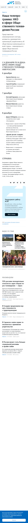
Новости (4, 12)
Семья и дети (16, 336)
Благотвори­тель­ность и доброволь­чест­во (17, 269)
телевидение (5, 224)
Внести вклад (11, 214)
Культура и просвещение (8, 54)
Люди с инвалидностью (18, 316)
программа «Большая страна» (12, 222)
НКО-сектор (17, 54)
